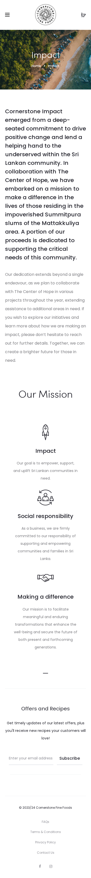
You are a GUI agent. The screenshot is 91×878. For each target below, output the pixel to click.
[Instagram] (50, 866)
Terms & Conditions (45, 832)
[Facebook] (40, 866)
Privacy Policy (45, 842)
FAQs (45, 822)
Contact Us (45, 852)
